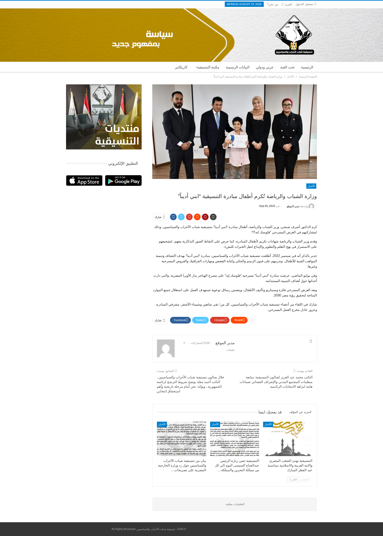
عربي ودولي (265, 67)
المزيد (288, 4)
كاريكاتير (181, 67)
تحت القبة (287, 67)
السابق (305, 479)
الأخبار (311, 186)
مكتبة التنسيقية (208, 67)
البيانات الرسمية (237, 67)
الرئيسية (307, 67)
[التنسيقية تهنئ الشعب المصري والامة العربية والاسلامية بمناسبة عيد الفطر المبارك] (287, 439)
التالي (294, 479)
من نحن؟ (272, 4)
